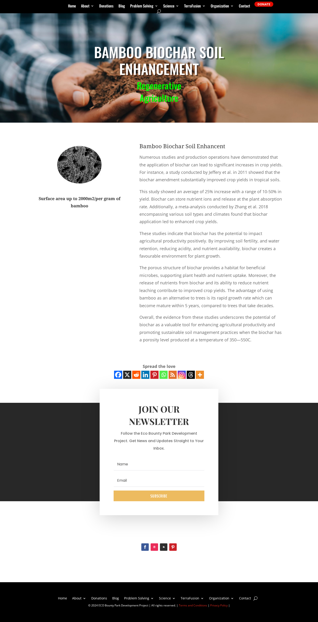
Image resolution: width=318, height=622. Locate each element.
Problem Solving (141, 6)
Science (168, 6)
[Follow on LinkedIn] (163, 547)
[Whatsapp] (163, 375)
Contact (244, 6)
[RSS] (173, 375)
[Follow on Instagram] (154, 547)
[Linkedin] (145, 375)
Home (72, 6)
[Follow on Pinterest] (173, 547)
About (85, 6)
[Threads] (191, 375)
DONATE (263, 4)
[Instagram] (182, 375)
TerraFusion (192, 6)
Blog (121, 6)
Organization (220, 6)
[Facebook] (118, 375)
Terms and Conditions (193, 605)
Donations (106, 6)
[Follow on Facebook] (145, 547)
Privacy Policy (219, 605)
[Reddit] (136, 375)
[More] (200, 375)
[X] (127, 375)
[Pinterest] (154, 375)
